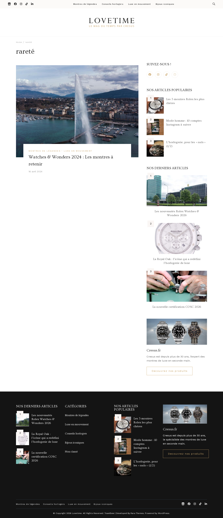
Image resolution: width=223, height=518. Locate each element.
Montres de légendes (85, 4)
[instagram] (158, 74)
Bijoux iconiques (165, 4)
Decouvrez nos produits (169, 370)
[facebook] (150, 74)
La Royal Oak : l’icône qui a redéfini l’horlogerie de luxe (45, 438)
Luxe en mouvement (139, 4)
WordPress (163, 513)
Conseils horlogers (112, 4)
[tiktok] (166, 74)
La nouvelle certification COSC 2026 (176, 307)
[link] (175, 74)
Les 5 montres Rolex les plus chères (143, 422)
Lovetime (77, 513)
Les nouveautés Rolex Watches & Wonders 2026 (43, 419)
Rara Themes (137, 513)
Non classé (71, 451)
